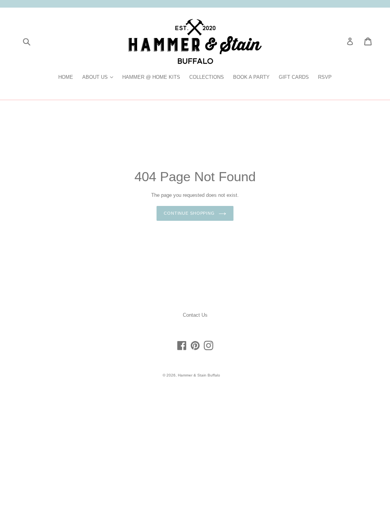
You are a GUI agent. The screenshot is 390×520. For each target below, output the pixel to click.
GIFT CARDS (294, 77)
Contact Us (195, 315)
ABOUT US (99, 77)
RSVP (325, 77)
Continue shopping (189, 213)
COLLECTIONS (206, 77)
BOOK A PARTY (251, 77)
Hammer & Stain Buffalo (199, 375)
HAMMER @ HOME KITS (151, 77)
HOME (65, 77)
